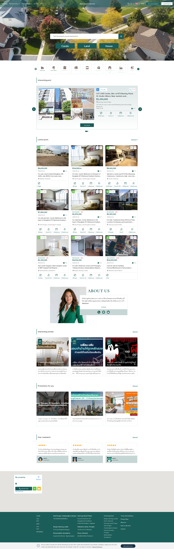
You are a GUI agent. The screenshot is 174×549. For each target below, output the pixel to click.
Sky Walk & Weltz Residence (85, 536)
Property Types (26, 3)
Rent (37, 521)
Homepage (4, 3)
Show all (135, 331)
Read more (85, 303)
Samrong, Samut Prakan (84, 516)
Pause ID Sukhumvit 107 (84, 518)
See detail (87, 125)
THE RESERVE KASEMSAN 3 (60, 518)
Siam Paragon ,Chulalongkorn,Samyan (64, 516)
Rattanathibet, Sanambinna (61, 533)
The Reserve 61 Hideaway (84, 529)
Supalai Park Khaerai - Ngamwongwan (63, 536)
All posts (133, 139)
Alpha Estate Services (87, 4)
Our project (39, 531)
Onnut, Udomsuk (82, 533)
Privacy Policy (124, 519)
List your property (153, 3)
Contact (36, 3)
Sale (37, 518)
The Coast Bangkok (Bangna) (61, 529)
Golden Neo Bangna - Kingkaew (86, 523)
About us (123, 522)
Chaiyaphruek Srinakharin (84, 521)
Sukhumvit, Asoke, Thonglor (86, 526)
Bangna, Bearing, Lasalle (60, 526)
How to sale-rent (126, 525)
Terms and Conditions (127, 516)
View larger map (19, 491)
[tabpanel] (87, 107)
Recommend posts (14, 3)
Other (42, 3)
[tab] (86, 131)
